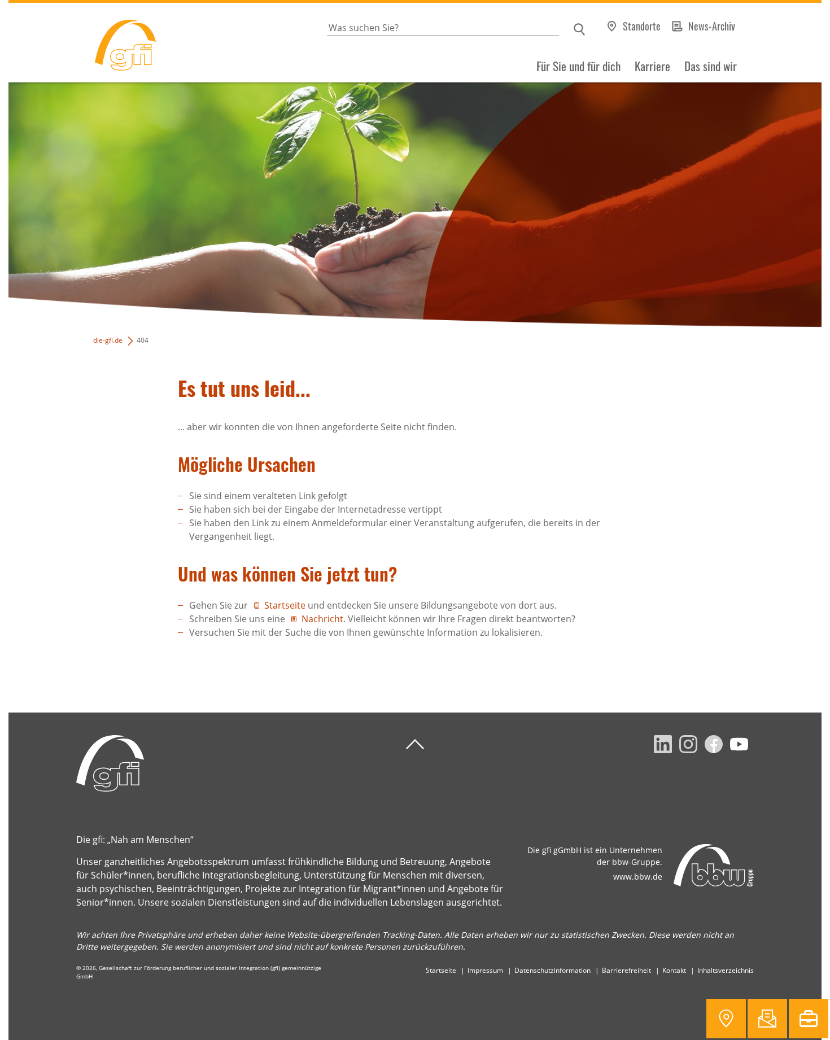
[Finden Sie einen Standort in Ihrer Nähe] (726, 1018)
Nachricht (322, 619)
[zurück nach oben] (415, 744)
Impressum (485, 970)
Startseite (284, 605)
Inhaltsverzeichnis (725, 970)
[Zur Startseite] (82, 42)
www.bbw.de (637, 876)
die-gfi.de (108, 340)
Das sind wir (710, 66)
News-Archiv (711, 26)
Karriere (652, 66)
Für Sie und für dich (578, 66)
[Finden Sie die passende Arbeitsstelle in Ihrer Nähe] (808, 1018)
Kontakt (674, 970)
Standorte (642, 26)
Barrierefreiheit (626, 970)
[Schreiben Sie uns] (767, 1018)
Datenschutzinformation (552, 970)
